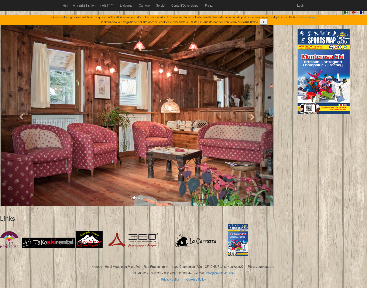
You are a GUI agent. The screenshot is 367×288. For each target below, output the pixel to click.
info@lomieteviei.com (220, 273)
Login (301, 5)
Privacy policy (170, 279)
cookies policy (305, 17)
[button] (20, 115)
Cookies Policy (196, 279)
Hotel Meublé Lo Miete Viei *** (88, 5)
